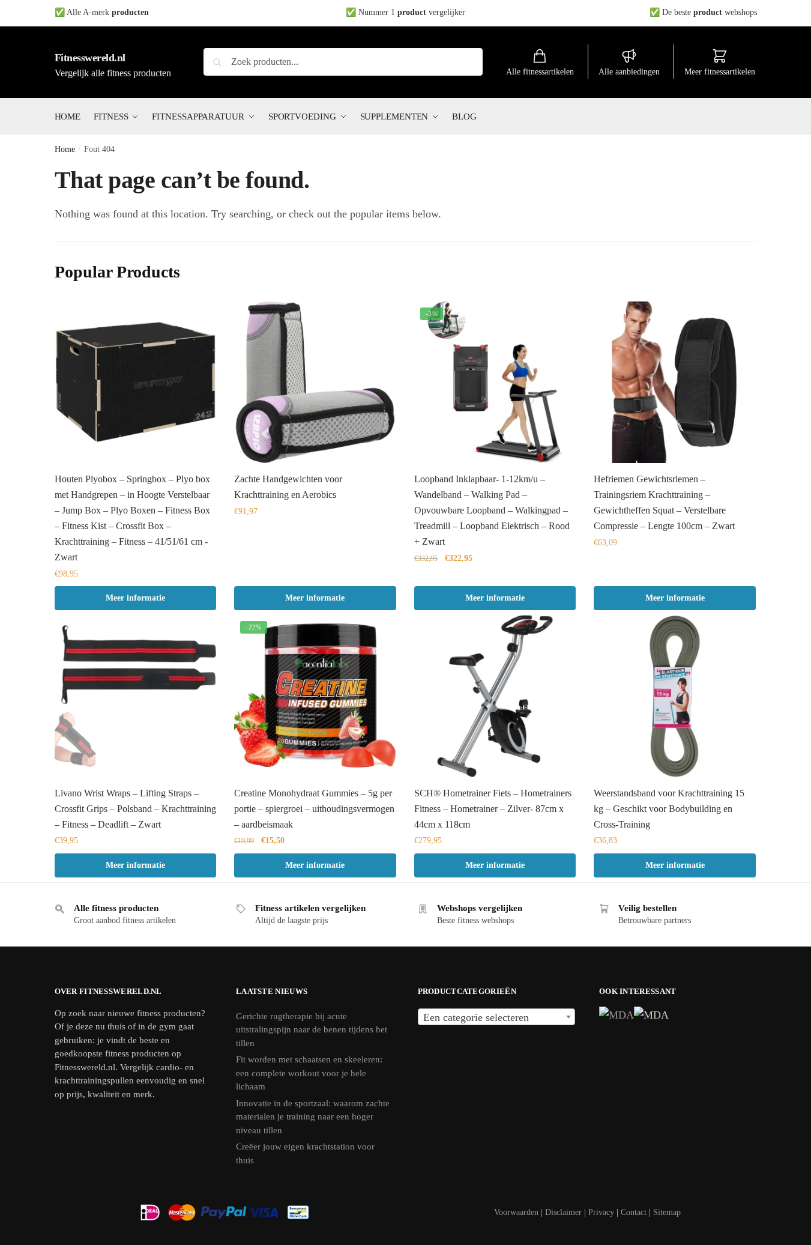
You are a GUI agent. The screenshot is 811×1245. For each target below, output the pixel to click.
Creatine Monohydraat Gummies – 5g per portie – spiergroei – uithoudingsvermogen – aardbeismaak (314, 808)
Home (65, 149)
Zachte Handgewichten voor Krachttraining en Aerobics (288, 487)
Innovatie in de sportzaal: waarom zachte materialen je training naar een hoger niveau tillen (313, 1116)
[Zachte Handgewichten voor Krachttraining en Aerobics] (315, 382)
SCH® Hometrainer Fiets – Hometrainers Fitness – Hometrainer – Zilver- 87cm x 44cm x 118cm (492, 808)
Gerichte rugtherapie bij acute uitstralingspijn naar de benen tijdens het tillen (311, 1029)
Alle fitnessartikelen (540, 71)
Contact (634, 1212)
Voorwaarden (516, 1212)
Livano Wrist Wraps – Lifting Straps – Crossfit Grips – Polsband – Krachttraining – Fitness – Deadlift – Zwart (135, 808)
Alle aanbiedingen (629, 71)
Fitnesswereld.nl (90, 58)
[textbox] (496, 1017)
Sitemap (667, 1212)
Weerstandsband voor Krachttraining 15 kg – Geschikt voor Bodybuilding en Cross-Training (669, 808)
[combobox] (497, 1016)
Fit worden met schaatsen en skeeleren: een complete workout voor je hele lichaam (309, 1073)
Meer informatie (135, 597)
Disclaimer (563, 1212)
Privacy (601, 1212)
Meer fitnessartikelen (719, 71)
